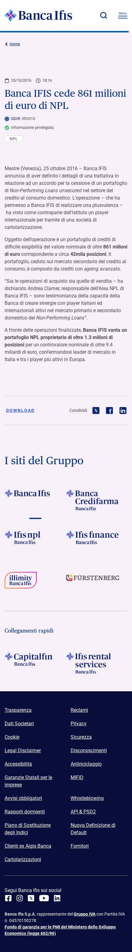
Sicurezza (81, 737)
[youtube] (44, 898)
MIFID (77, 777)
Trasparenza (18, 710)
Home (15, 44)
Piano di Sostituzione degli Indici (28, 828)
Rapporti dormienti (25, 812)
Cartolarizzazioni (23, 859)
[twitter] (31, 898)
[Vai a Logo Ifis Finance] (96, 541)
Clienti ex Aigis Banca (28, 846)
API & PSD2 (83, 812)
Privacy (79, 723)
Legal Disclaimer (23, 750)
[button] (103, 15)
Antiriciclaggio (86, 764)
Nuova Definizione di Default (93, 828)
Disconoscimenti (89, 750)
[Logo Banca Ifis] (38, 15)
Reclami (79, 710)
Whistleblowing (87, 798)
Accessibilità (18, 764)
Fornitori (80, 846)
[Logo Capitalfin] (35, 663)
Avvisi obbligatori (23, 798)
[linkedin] (57, 898)
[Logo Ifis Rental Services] (96, 663)
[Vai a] (35, 541)
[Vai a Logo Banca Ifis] (35, 500)
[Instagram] (19, 898)
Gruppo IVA (84, 914)
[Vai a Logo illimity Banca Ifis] (35, 582)
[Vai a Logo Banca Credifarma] (96, 500)
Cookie (12, 737)
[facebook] (8, 898)
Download (20, 410)
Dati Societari (19, 723)
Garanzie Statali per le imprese (28, 781)
